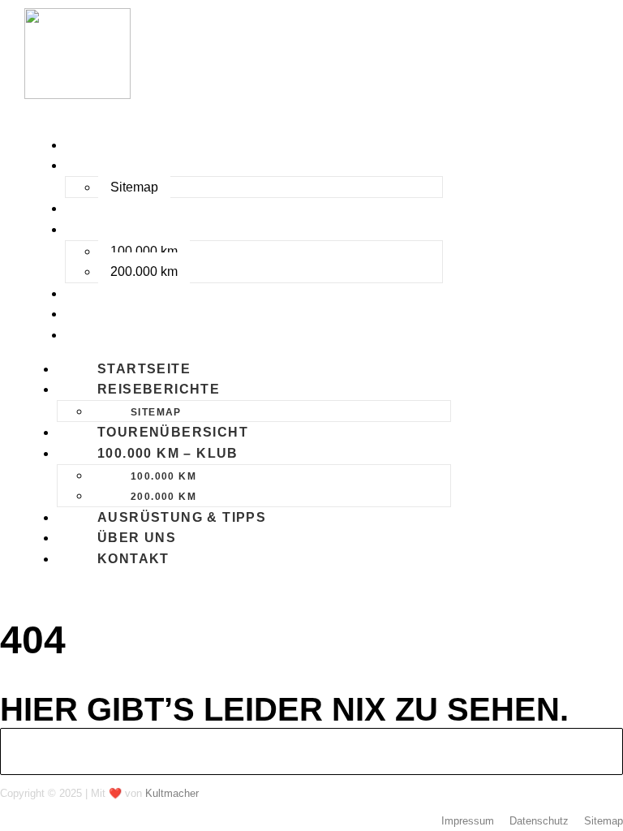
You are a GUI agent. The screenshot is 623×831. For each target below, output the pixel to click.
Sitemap (134, 187)
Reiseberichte (128, 165)
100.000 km (144, 251)
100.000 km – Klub (137, 229)
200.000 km (144, 271)
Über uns (106, 314)
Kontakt (103, 335)
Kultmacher (172, 793)
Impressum (467, 821)
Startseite (114, 145)
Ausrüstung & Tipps (151, 293)
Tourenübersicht (142, 208)
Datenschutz (539, 821)
